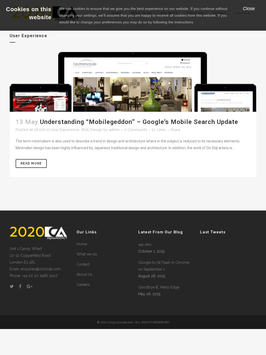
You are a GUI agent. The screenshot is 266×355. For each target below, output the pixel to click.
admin (114, 130)
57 (159, 130)
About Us (84, 274)
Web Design (91, 130)
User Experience (65, 130)
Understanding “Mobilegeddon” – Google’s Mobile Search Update (139, 122)
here (198, 22)
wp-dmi (144, 244)
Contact (83, 264)
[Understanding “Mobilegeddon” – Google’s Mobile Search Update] (133, 82)
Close (249, 8)
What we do (87, 254)
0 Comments (135, 130)
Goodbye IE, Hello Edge (158, 287)
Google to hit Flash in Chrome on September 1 (163, 265)
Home (82, 244)
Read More (31, 163)
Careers (83, 284)
